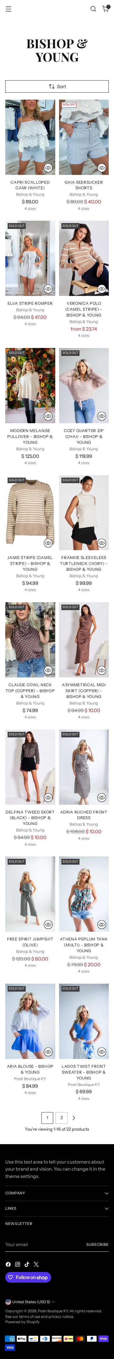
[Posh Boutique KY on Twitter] (36, 1265)
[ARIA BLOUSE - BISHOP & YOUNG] (30, 1021)
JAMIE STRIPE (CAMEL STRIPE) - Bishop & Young (30, 563)
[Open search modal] (93, 9)
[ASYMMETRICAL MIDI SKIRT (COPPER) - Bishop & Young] (84, 639)
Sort (61, 86)
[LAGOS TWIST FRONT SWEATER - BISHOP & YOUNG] (84, 1021)
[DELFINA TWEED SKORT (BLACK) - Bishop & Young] (30, 767)
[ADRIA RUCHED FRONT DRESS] (84, 767)
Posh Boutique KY (53, 1311)
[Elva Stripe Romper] (30, 258)
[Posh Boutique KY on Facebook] (8, 1265)
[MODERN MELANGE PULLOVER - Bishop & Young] (30, 385)
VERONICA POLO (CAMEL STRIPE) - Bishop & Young (83, 309)
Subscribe (97, 1244)
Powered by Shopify (22, 1322)
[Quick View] (48, 168)
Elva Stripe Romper (30, 303)
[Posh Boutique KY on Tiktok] (27, 1265)
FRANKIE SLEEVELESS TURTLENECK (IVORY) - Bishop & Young (84, 563)
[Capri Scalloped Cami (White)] (30, 137)
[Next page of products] (73, 1118)
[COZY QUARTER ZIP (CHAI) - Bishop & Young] (84, 385)
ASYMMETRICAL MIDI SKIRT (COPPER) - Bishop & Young (84, 690)
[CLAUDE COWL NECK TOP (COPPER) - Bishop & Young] (30, 639)
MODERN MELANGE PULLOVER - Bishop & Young (30, 436)
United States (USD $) (31, 1302)
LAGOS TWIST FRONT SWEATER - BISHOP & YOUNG (84, 1072)
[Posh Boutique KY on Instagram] (18, 1265)
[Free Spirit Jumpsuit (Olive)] (30, 894)
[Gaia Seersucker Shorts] (84, 137)
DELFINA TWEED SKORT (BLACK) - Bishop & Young (30, 818)
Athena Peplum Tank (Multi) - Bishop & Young (84, 945)
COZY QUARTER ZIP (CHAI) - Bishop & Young (84, 436)
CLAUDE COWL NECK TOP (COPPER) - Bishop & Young (30, 690)
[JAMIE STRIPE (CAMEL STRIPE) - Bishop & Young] (30, 512)
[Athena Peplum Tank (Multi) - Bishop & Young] (84, 894)
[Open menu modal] (8, 9)
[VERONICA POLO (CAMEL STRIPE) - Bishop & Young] (84, 258)
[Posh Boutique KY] (57, 9)
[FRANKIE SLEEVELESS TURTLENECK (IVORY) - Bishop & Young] (84, 512)
